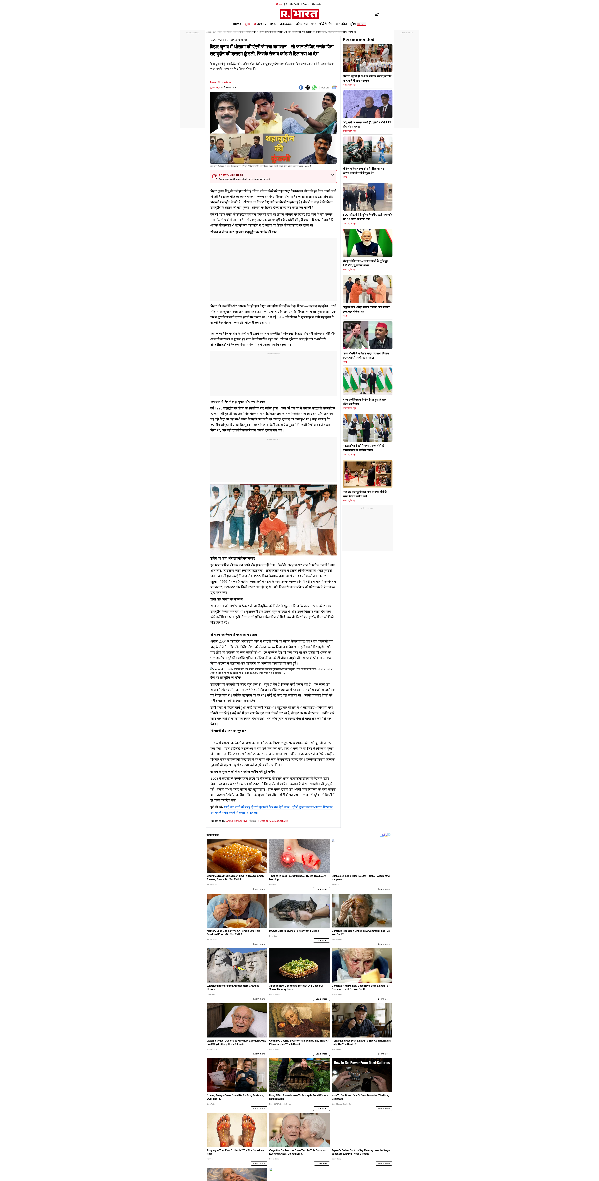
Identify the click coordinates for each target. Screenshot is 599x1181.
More (360, 23)
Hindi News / (212, 32)
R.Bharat (279, 4)
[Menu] (375, 14)
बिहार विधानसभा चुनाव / (237, 32)
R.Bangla (305, 4)
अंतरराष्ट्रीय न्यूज (349, 85)
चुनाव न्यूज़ (215, 87)
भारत (345, 177)
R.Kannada (316, 4)
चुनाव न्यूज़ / (223, 32)
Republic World (292, 4)
